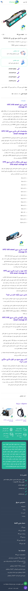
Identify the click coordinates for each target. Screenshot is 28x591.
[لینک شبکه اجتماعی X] (18, 94)
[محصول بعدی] (2, 34)
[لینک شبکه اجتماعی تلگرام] (12, 94)
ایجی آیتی (10, 588)
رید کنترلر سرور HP (12, 87)
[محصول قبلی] (4, 34)
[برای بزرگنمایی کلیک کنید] (24, 28)
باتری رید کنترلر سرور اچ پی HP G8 (21, 420)
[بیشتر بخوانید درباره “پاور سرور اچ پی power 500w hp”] (3, 408)
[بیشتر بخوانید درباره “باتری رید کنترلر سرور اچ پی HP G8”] (16, 408)
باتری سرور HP (20, 87)
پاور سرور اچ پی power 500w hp (8, 420)
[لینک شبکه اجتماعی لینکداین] (14, 94)
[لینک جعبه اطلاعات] (14, 52)
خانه (26, 34)
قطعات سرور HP (20, 34)
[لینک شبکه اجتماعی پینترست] (16, 94)
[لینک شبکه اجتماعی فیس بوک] (19, 94)
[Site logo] (14, 2)
